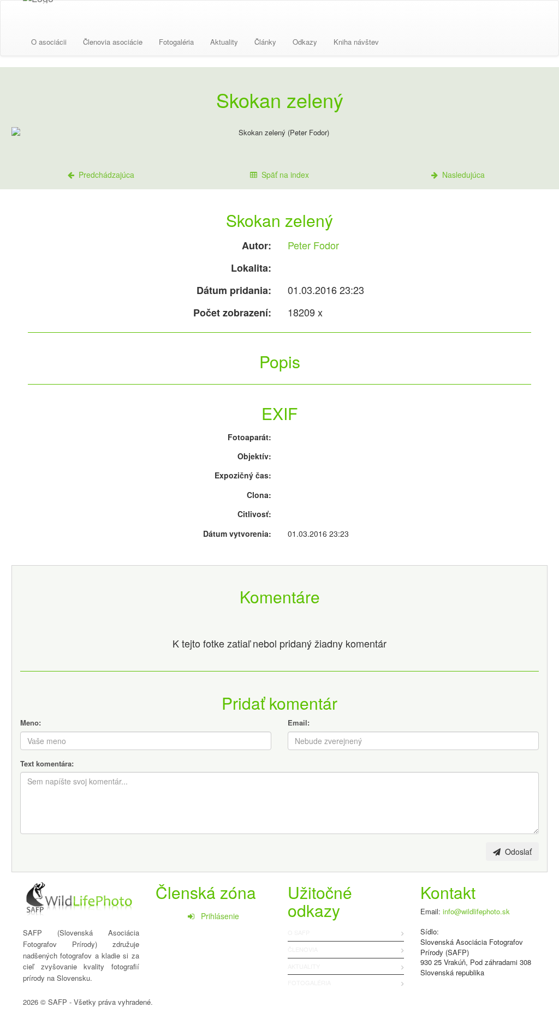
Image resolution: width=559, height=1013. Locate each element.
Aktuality (224, 42)
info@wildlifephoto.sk (476, 911)
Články (265, 42)
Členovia (303, 949)
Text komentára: (47, 763)
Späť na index (283, 174)
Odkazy (305, 42)
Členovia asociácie (112, 42)
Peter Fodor (313, 245)
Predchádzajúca (104, 174)
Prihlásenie (216, 915)
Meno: (30, 722)
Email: (299, 722)
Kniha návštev (356, 42)
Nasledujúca (461, 174)
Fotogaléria (176, 42)
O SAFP (299, 932)
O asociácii (49, 42)
